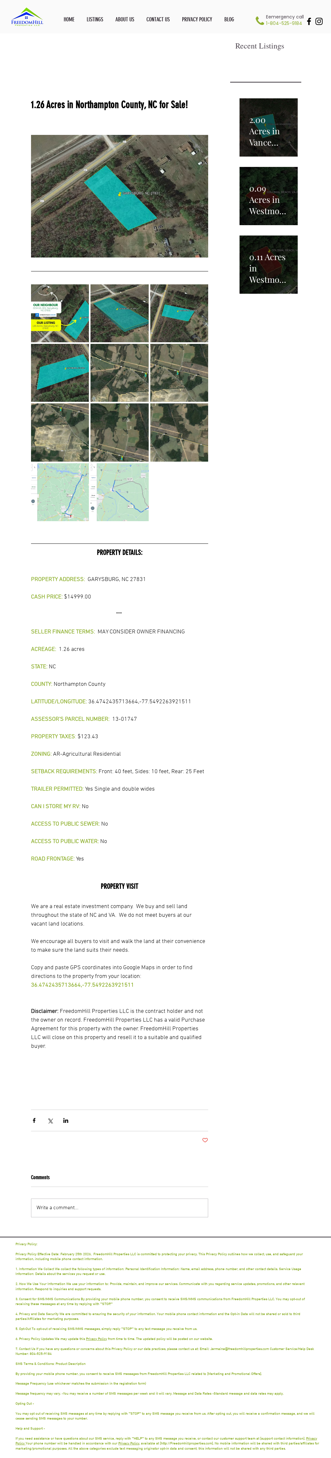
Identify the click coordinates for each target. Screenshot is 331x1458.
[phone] (260, 20)
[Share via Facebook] (34, 1120)
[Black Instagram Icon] (319, 21)
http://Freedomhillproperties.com (186, 1444)
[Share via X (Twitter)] (50, 1120)
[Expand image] (60, 313)
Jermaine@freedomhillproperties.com (239, 1349)
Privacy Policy (96, 1339)
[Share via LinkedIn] (66, 1120)
